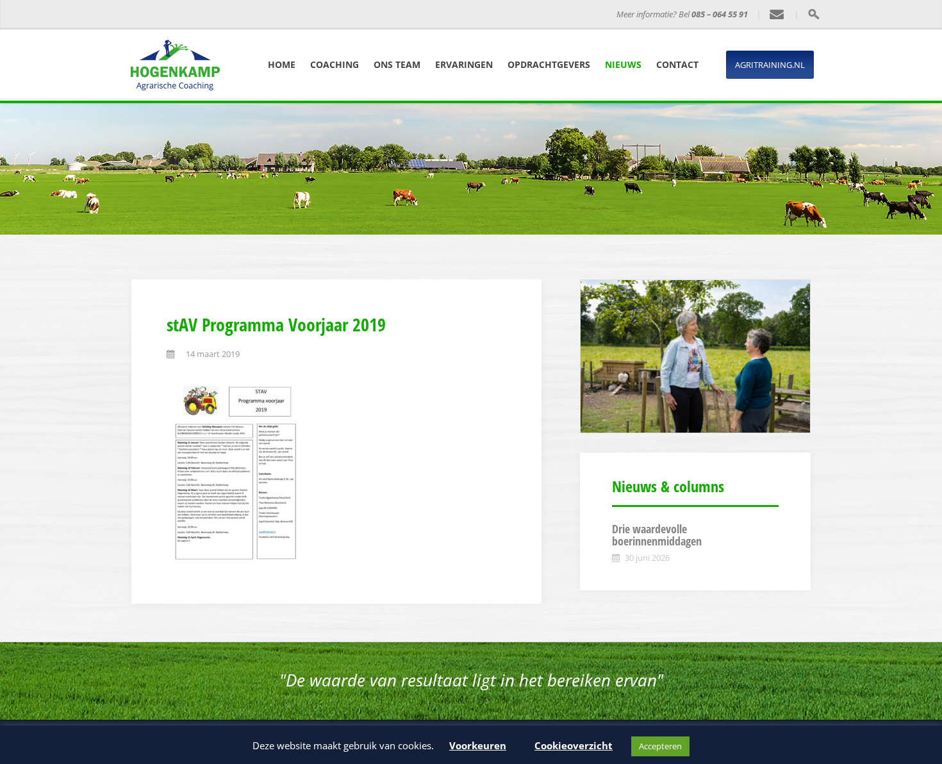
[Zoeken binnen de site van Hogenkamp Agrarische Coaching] (813, 14)
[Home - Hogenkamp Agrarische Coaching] (205, 15)
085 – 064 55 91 (719, 14)
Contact (677, 64)
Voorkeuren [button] (477, 745)
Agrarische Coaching (313, 14)
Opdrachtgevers (549, 64)
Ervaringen (464, 64)
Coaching (334, 64)
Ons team (397, 64)
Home (281, 64)
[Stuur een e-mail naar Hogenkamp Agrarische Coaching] (777, 15)
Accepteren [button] (660, 746)
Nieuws (623, 64)
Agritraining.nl (770, 65)
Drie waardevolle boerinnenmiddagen (657, 535)
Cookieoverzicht (573, 745)
